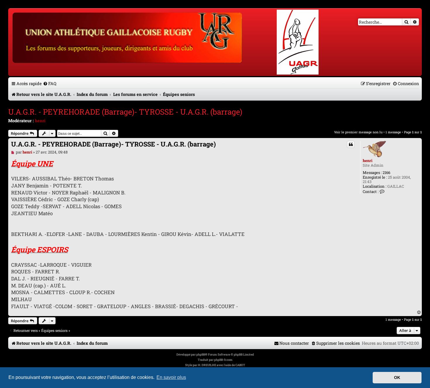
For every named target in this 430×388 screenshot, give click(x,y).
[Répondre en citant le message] (351, 144)
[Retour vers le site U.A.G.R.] (128, 37)
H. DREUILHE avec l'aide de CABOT (221, 365)
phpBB (200, 354)
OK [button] (397, 377)
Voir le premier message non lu (358, 132)
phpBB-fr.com (223, 360)
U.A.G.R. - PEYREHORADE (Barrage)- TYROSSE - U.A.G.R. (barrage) (125, 112)
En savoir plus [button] (171, 377)
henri (40, 120)
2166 (386, 172)
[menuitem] (49, 83)
